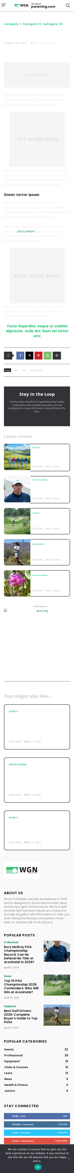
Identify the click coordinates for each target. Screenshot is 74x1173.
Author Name (44, 43)
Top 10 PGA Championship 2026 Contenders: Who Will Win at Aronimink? (49, 520)
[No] (69, 1159)
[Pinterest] (38, 356)
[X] (29, 356)
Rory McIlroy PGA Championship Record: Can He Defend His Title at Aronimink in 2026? (49, 489)
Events (36, 447)
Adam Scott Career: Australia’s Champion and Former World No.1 (49, 582)
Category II (32, 24)
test (23, 370)
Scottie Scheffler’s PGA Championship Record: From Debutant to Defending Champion (47, 456)
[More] (57, 356)
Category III (53, 24)
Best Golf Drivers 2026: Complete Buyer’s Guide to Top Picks (48, 551)
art (16, 370)
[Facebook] (20, 356)
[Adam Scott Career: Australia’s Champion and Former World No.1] (17, 583)
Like (65, 1116)
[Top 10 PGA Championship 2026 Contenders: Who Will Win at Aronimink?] (17, 521)
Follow (62, 1124)
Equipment (38, 544)
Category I (12, 24)
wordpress (35, 370)
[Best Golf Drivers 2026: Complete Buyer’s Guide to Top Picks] (17, 552)
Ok (38, 1167)
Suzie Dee (37, 466)
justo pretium (26, 231)
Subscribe (61, 1140)
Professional (40, 480)
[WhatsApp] (48, 356)
